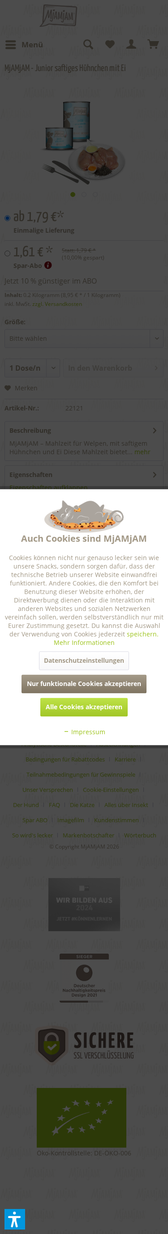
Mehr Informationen (84, 642)
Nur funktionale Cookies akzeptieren (84, 683)
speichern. (143, 634)
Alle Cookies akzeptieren (84, 707)
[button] (14, 1219)
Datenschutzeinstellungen (84, 660)
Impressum (87, 732)
